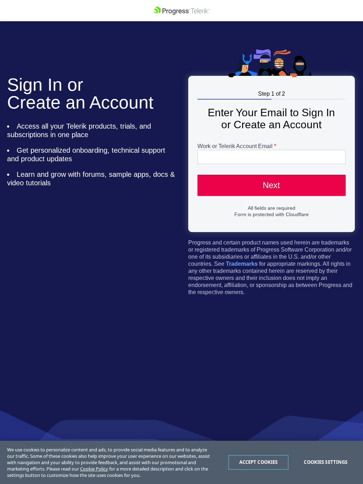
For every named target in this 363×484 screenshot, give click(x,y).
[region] (181, 462)
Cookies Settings (325, 462)
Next (271, 185)
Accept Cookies (258, 462)
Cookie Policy (94, 469)
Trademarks (242, 264)
